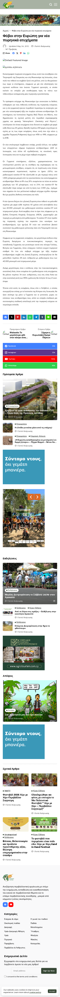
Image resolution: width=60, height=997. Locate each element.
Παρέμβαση (9, 943)
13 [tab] (24, 542)
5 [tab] (24, 541)
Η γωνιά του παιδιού (39, 919)
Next (37, 497)
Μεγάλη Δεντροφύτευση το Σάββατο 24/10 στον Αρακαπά (30, 596)
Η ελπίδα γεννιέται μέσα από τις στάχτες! (33, 427)
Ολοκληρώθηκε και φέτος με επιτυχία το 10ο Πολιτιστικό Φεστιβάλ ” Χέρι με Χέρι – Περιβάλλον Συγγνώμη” (42, 801)
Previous (31, 497)
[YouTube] (11, 904)
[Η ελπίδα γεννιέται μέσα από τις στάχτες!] (8, 428)
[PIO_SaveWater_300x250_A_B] (24, 466)
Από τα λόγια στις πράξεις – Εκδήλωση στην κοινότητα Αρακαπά (35, 612)
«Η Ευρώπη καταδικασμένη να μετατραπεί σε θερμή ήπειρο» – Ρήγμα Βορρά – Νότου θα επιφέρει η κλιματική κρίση (36, 441)
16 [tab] (35, 542)
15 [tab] (31, 542)
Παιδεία (34, 923)
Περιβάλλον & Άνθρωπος (14, 948)
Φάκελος (34, 939)
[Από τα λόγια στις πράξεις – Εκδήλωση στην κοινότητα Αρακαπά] (8, 612)
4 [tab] (20, 541)
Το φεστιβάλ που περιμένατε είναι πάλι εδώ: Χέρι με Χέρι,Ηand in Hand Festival (44, 842)
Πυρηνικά (8, 939)
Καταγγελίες (35, 943)
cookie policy (35, 992)
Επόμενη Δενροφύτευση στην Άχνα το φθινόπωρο (32, 627)
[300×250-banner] (24, 652)
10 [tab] (42, 541)
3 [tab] (16, 541)
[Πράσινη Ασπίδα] (8, 4)
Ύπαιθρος (35, 931)
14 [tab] (27, 542)
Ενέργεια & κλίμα (11, 919)
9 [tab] (38, 541)
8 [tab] (35, 541)
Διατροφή (8, 927)
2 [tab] (13, 541)
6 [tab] (27, 541)
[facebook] (5, 904)
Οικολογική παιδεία (12, 923)
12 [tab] (20, 542)
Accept (52, 991)
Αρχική (5, 31)
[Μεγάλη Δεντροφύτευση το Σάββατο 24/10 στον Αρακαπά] (30, 583)
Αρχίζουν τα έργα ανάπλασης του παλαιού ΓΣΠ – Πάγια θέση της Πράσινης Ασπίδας (29, 411)
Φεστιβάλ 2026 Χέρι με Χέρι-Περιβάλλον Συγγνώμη (15, 797)
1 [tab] (9, 541)
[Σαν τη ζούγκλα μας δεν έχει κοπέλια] (30, 701)
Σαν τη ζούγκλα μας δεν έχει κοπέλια (24, 714)
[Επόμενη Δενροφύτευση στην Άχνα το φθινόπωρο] (8, 626)
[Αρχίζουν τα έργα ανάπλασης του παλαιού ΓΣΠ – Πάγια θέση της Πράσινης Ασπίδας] (30, 399)
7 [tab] (31, 541)
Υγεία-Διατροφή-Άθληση (14, 931)
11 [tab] (16, 542)
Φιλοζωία (34, 935)
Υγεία (6, 935)
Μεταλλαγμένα (36, 927)
